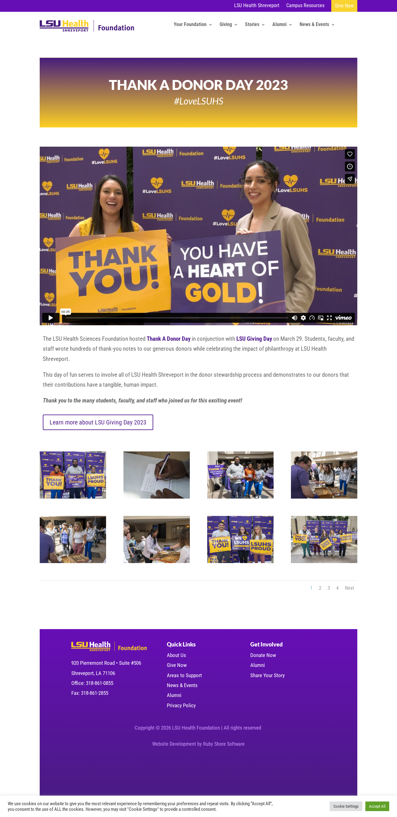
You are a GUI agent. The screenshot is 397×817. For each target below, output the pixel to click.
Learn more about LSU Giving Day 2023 (98, 422)
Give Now (344, 6)
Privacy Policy (181, 705)
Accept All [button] (377, 806)
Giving (226, 24)
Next (349, 588)
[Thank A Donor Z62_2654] (240, 562)
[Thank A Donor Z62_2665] (73, 562)
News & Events (314, 24)
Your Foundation (190, 24)
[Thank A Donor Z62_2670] (324, 498)
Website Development (174, 744)
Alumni (279, 24)
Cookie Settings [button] (346, 806)
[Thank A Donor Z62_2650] (324, 562)
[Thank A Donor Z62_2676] (240, 498)
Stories (252, 24)
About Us (176, 655)
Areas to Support (184, 675)
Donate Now (263, 655)
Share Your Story (267, 675)
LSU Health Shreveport (256, 5)
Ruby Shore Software (224, 744)
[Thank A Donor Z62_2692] (156, 498)
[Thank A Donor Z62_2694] (73, 498)
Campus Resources (305, 5)
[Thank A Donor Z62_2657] (156, 562)
